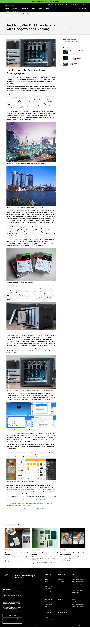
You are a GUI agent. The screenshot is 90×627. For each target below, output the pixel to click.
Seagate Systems (75, 592)
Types (17, 14)
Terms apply (56, 1)
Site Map (75, 625)
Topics (10, 14)
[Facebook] (58, 616)
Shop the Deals (48, 577)
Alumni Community (49, 620)
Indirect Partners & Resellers (78, 602)
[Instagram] (66, 616)
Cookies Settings (33, 625)
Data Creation (8, 549)
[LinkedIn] (60, 616)
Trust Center (61, 581)
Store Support (48, 588)
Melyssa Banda (10, 561)
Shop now (52, 1)
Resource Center (61, 4)
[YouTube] (62, 616)
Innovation (24, 8)
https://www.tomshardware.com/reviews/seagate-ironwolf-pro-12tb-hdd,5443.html (28, 500)
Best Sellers (47, 579)
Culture (46, 615)
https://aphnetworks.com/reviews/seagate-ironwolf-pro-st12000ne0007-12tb (26, 509)
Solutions (15, 8)
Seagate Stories (50, 4)
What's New (47, 581)
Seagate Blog (7, 11)
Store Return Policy (49, 586)
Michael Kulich (37, 562)
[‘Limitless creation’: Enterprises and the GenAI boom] (73, 538)
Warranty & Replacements (77, 590)
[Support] (35, 8)
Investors (60, 599)
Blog (55, 4)
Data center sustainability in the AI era (25, 577)
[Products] (9, 8)
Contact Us (74, 595)
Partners (67, 4)
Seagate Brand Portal (81, 625)
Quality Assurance (62, 584)
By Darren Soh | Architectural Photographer (73, 42)
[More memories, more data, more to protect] (17, 538)
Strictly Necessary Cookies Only (12, 618)
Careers (47, 617)
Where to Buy (48, 591)
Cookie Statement (6, 598)
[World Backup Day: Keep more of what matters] (45, 538)
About (40, 8)
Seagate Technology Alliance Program (78, 607)
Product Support (75, 577)
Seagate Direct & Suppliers (77, 604)
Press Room (47, 602)
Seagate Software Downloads (78, 579)
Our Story (60, 577)
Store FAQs (47, 584)
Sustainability (61, 579)
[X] (64, 616)
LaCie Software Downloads (77, 581)
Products (7, 8)
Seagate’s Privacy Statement (12, 606)
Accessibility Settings (40, 625)
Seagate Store (48, 574)
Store (47, 8)
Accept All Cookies (12, 615)
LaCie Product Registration (77, 588)
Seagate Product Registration (78, 584)
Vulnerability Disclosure (26, 625)
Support (33, 8)
